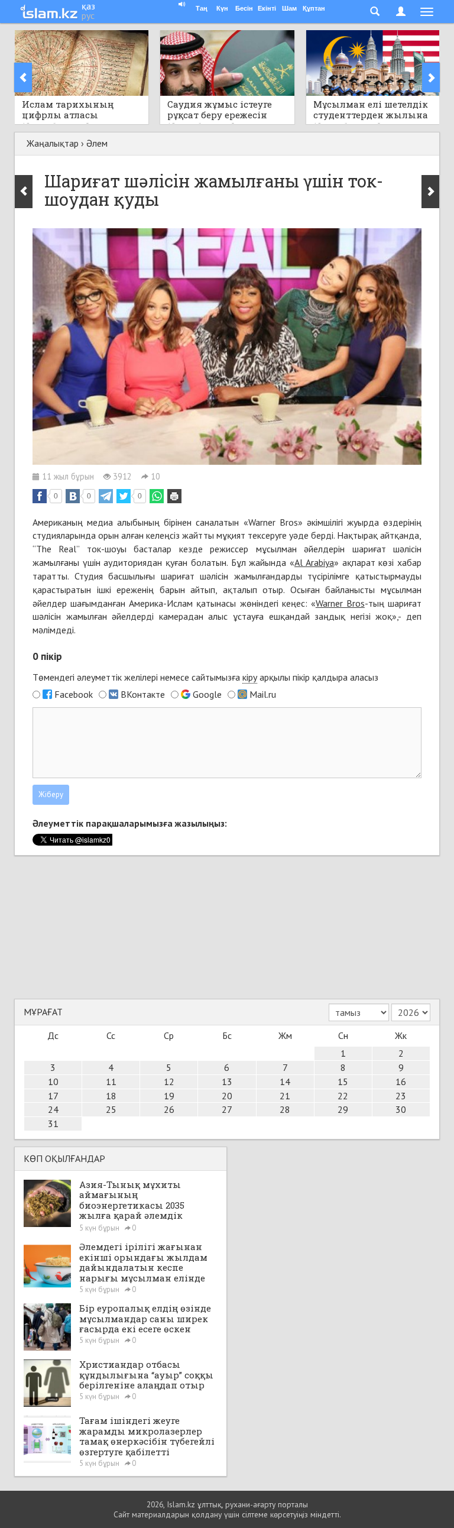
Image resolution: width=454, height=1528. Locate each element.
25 (111, 1109)
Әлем (97, 143)
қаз (88, 6)
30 (400, 1109)
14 (285, 1081)
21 (285, 1096)
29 (343, 1109)
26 (169, 1109)
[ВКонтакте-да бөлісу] (73, 496)
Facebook (73, 694)
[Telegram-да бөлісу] (106, 496)
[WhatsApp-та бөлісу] (157, 496)
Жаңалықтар (53, 143)
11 (111, 1081)
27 (227, 1109)
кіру (249, 677)
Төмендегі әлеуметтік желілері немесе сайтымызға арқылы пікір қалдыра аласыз (205, 677)
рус (88, 15)
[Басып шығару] (174, 496)
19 (169, 1096)
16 (400, 1081)
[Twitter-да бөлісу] (123, 496)
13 (227, 1081)
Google (207, 694)
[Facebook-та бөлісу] (40, 496)
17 (53, 1096)
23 (400, 1096)
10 (53, 1081)
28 (285, 1109)
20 (227, 1096)
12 (169, 1081)
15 (343, 1081)
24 (53, 1109)
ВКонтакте (143, 694)
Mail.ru (262, 694)
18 (111, 1096)
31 (53, 1123)
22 (343, 1096)
